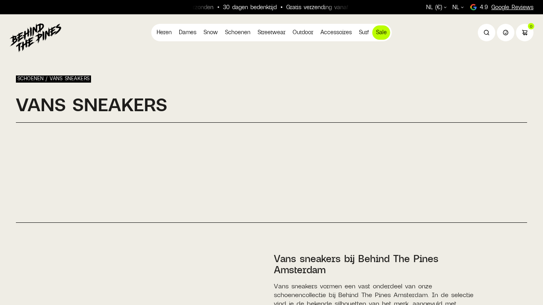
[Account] (505, 32)
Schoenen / (33, 78)
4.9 (506, 7)
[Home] (35, 37)
